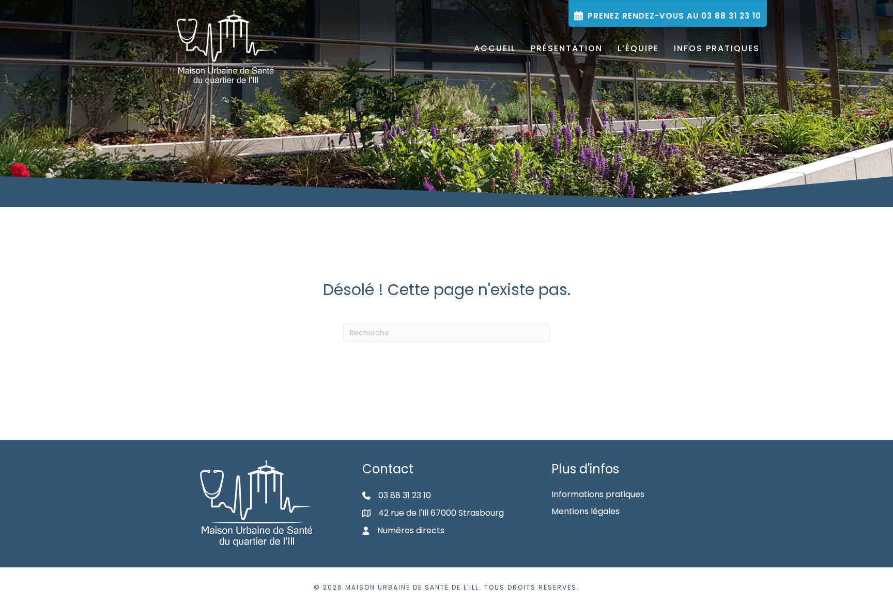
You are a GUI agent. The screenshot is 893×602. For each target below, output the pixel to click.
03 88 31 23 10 (404, 495)
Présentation (567, 48)
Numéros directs (410, 530)
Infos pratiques (717, 48)
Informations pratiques (597, 494)
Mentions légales (585, 511)
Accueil (495, 48)
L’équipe (638, 48)
